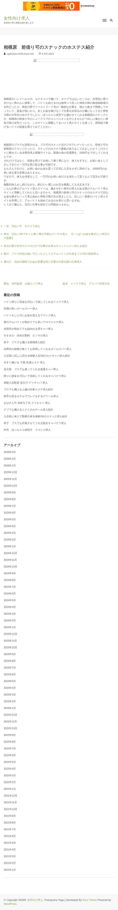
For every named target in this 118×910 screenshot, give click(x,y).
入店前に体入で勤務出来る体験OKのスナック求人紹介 (35, 416)
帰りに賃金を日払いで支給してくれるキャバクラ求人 (35, 376)
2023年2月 (10, 701)
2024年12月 (10, 553)
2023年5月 (10, 681)
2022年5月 (10, 762)
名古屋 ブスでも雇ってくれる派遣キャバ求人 (31, 369)
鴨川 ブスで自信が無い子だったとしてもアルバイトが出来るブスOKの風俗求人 (51, 253)
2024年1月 (10, 627)
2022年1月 (10, 789)
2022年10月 (10, 728)
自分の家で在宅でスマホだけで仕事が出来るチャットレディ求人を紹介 (45, 246)
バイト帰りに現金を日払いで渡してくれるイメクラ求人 (36, 301)
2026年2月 (10, 458)
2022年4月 (10, 768)
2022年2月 (10, 782)
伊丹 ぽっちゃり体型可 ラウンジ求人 (27, 429)
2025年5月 (10, 519)
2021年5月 (10, 842)
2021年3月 (10, 856)
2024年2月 (10, 620)
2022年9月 (10, 735)
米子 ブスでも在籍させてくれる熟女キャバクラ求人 (35, 423)
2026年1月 (10, 465)
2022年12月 (10, 714)
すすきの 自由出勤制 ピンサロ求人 (26, 335)
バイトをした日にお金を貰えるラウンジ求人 (30, 315)
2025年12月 (10, 472)
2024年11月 (10, 559)
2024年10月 (10, 566)
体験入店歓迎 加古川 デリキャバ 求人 (26, 382)
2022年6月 (10, 755)
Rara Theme (90, 900)
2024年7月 (10, 586)
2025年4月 (10, 526)
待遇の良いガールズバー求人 (21, 308)
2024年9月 (10, 573)
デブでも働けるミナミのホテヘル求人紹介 (28, 409)
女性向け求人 (17, 18)
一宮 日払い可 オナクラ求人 (22, 226)
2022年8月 (10, 741)
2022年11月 (10, 721)
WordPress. (10, 903)
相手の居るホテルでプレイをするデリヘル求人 (31, 396)
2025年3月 (10, 532)
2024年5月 (10, 600)
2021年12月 (10, 795)
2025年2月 (10, 539)
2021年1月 (10, 869)
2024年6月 (10, 593)
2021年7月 (10, 829)
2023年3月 (10, 694)
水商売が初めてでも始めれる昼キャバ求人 (28, 328)
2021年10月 (10, 809)
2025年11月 (10, 479)
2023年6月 (10, 674)
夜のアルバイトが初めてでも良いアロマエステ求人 (34, 322)
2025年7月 (10, 506)
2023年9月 (10, 654)
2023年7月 (10, 667)
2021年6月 (10, 836)
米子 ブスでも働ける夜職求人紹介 (24, 342)
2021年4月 (10, 849)
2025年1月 (10, 546)
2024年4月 (10, 607)
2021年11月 (10, 802)
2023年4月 (10, 687)
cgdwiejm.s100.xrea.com (20, 54)
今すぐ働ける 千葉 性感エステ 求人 (24, 362)
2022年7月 (10, 748)
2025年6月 (10, 512)
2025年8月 (10, 499)
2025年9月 (10, 492)
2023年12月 (10, 634)
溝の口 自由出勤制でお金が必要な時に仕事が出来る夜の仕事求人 (43, 261)
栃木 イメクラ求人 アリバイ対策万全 (86, 283)
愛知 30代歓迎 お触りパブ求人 (23, 283)
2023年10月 (10, 647)
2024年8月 (10, 580)
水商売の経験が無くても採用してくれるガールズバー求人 (38, 349)
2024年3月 (10, 613)
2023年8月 (10, 660)
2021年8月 (10, 822)
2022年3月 (10, 775)
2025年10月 (10, 485)
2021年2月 (10, 863)
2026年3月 (10, 452)
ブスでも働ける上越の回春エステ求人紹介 (28, 389)
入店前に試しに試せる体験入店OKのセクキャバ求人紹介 (37, 355)
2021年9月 (10, 815)
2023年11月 (10, 640)
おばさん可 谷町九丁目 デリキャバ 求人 (27, 402)
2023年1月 (10, 708)
